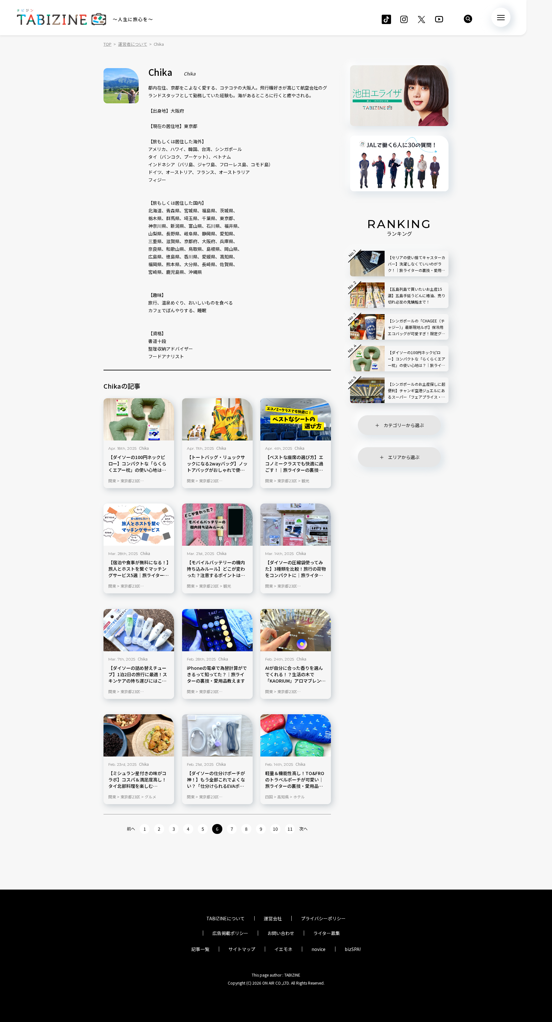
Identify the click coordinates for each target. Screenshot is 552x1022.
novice (318, 949)
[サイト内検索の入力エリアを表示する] (468, 19)
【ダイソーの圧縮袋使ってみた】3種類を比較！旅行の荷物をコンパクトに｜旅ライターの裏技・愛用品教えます (295, 569)
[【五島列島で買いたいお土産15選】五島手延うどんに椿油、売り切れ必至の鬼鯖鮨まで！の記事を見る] (367, 295)
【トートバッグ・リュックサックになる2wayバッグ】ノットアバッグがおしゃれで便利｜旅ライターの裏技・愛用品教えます (217, 463)
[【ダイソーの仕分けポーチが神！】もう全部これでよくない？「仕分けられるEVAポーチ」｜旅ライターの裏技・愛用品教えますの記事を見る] (217, 735)
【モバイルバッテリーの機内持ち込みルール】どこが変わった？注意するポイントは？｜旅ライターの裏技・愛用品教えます (216, 569)
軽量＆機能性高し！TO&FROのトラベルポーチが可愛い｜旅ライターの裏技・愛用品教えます (294, 779)
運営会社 (273, 918)
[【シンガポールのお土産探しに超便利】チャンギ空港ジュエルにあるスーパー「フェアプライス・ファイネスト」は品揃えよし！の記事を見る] (367, 390)
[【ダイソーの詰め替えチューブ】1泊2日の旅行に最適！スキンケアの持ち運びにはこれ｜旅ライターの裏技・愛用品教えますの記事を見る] (138, 630)
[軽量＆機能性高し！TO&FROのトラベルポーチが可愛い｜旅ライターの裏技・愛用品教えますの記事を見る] (295, 735)
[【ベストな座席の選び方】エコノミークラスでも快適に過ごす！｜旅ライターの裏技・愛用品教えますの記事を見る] (295, 419)
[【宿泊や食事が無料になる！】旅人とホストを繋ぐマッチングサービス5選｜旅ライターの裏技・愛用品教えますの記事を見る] (138, 524)
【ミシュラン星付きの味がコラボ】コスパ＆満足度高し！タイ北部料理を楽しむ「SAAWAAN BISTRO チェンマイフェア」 (137, 779)
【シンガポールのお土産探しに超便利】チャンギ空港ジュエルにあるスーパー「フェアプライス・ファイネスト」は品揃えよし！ (416, 390)
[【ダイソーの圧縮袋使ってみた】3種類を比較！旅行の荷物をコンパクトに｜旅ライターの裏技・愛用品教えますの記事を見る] (295, 524)
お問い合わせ (280, 933)
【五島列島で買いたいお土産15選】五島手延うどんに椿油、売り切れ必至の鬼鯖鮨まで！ (416, 295)
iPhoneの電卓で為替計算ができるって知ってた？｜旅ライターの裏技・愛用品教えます (217, 674)
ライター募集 (326, 933)
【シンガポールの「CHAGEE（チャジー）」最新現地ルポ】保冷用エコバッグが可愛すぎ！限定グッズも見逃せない (416, 327)
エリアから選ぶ (403, 457)
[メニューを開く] (500, 17)
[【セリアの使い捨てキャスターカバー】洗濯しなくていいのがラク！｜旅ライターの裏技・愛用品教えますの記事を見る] (367, 263)
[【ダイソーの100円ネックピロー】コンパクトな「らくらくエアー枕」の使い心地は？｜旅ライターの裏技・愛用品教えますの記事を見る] (138, 419)
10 (275, 829)
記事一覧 (200, 949)
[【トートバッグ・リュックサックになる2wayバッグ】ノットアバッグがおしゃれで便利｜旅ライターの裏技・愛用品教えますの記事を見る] (217, 419)
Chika (144, 448)
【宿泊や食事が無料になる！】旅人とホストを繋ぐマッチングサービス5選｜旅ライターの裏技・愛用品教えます (138, 569)
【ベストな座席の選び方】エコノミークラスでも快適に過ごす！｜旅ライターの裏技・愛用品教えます (294, 463)
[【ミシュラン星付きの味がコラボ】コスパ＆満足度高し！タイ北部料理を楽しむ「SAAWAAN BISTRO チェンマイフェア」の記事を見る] (138, 735)
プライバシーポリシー (323, 918)
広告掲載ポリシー (230, 933)
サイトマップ (241, 949)
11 (290, 829)
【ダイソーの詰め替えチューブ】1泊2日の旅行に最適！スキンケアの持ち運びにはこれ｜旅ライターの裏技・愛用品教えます (137, 674)
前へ (131, 829)
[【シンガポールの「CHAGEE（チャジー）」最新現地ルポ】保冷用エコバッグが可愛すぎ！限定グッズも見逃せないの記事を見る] (367, 327)
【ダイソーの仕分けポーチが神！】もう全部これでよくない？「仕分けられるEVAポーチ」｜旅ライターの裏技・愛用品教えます (216, 779)
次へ (303, 829)
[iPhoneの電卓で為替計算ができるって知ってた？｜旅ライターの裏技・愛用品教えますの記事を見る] (217, 630)
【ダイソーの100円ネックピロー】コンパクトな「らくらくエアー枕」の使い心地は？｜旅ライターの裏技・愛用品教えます (137, 463)
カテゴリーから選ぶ (404, 425)
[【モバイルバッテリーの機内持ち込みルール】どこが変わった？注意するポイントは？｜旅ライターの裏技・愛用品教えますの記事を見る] (217, 524)
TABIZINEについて (225, 918)
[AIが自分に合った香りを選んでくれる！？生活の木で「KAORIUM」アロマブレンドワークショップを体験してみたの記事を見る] (295, 630)
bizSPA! (353, 949)
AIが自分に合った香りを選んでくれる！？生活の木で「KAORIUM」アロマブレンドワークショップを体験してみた (295, 674)
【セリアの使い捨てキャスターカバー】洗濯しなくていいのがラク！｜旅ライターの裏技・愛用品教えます (416, 264)
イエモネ (283, 949)
